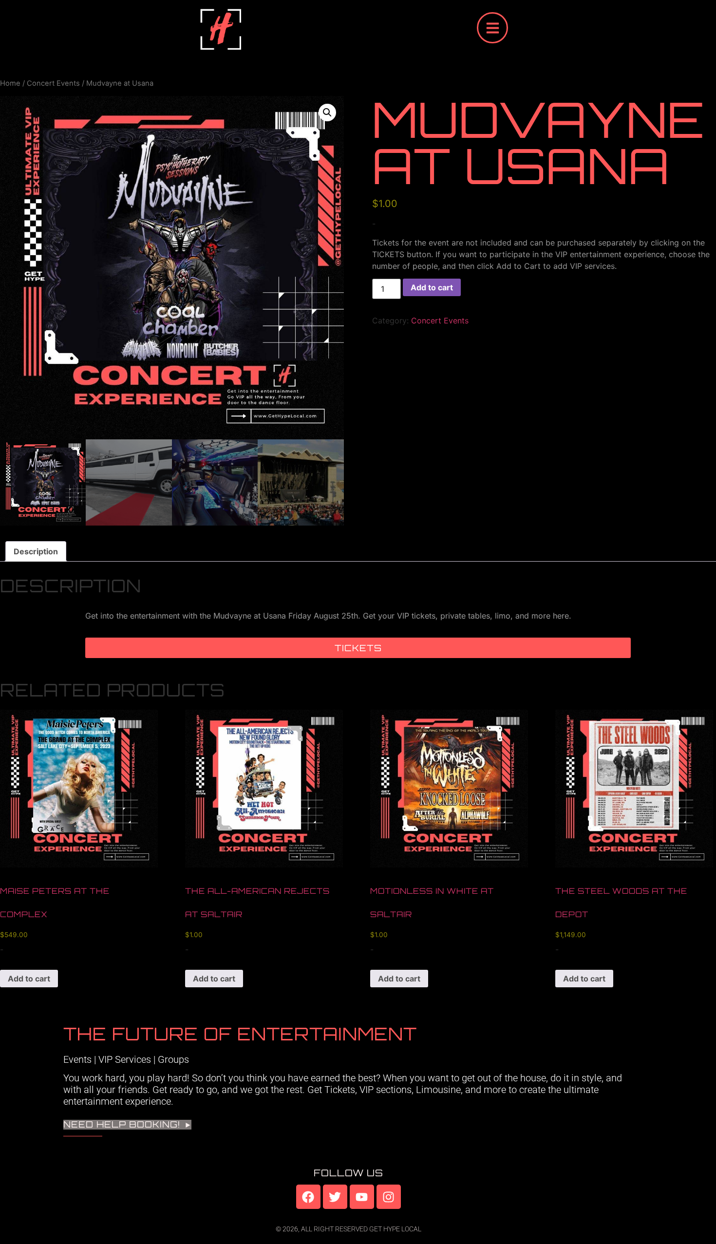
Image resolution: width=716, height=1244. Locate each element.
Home (10, 83)
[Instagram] (389, 1197)
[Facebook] (308, 1197)
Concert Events (53, 83)
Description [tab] (36, 551)
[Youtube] (362, 1197)
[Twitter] (335, 1197)
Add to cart (432, 287)
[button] (327, 112)
